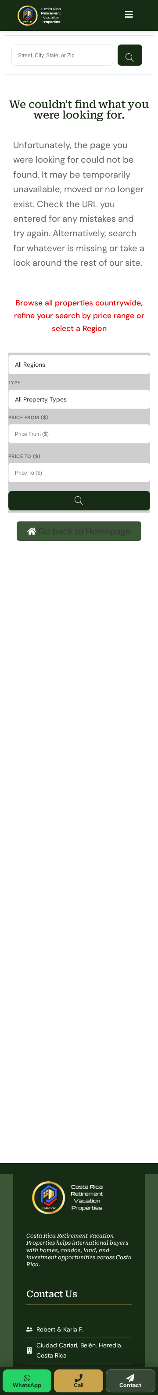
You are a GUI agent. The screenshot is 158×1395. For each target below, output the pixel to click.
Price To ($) (24, 456)
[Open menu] (129, 14)
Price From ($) (28, 417)
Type (14, 382)
